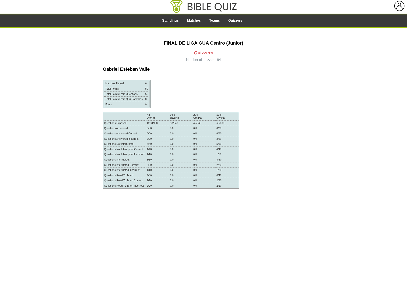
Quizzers (235, 20)
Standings (170, 20)
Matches (194, 20)
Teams (214, 20)
